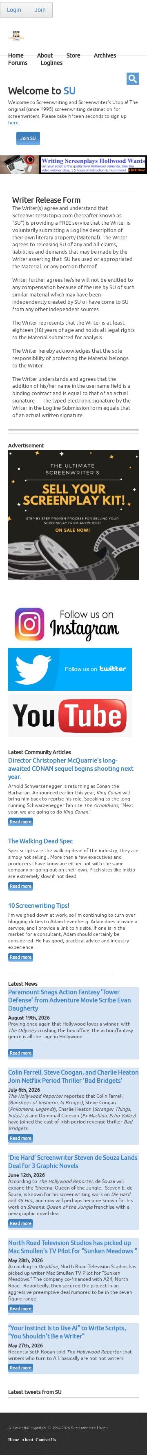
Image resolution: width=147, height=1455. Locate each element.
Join (40, 10)
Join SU (28, 138)
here (13, 122)
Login (14, 10)
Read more (20, 822)
